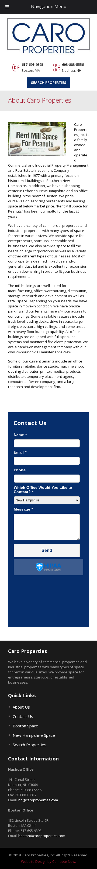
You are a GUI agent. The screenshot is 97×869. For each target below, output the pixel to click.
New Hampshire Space (34, 735)
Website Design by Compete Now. (48, 861)
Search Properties (48, 82)
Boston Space (25, 725)
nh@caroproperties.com (38, 800)
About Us (21, 707)
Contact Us (23, 716)
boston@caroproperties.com (41, 835)
